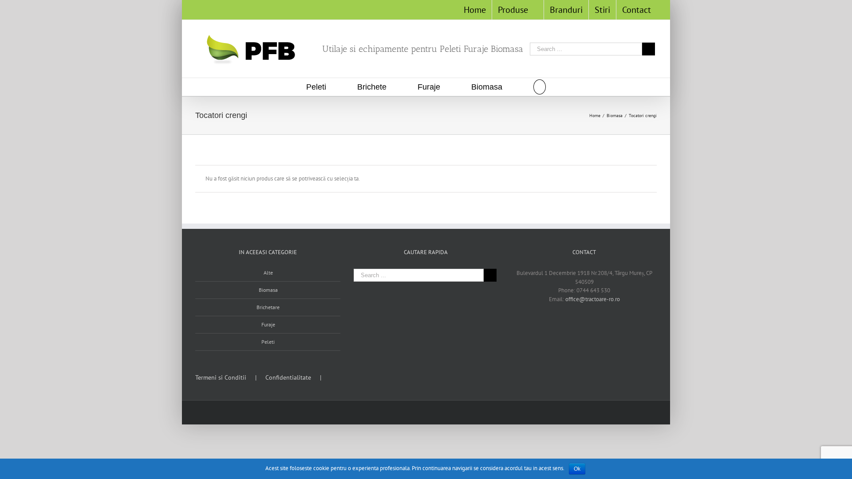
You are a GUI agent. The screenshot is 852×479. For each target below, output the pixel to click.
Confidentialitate (288, 377)
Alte (268, 272)
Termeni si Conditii (220, 377)
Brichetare (268, 307)
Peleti (268, 341)
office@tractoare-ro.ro (592, 299)
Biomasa (268, 290)
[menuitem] (475, 10)
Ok (577, 469)
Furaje (268, 324)
